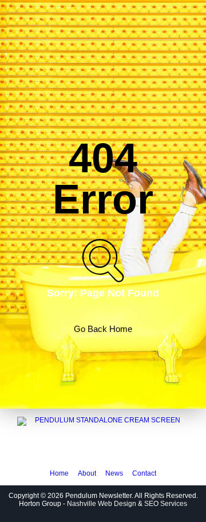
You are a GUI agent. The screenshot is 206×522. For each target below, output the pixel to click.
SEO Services (165, 504)
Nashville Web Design (101, 504)
